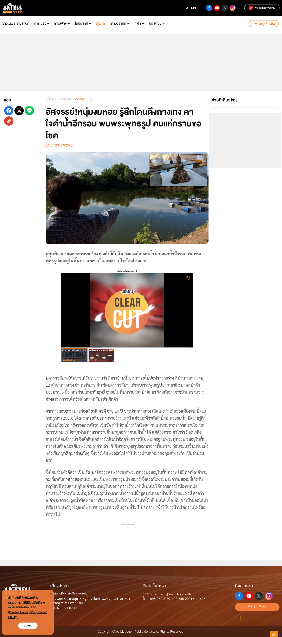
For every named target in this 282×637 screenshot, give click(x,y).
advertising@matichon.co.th (171, 594)
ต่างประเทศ (118, 23)
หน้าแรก (51, 99)
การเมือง (40, 23)
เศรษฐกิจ (60, 23)
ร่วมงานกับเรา (257, 607)
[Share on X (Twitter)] (19, 110)
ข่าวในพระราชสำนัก (15, 23)
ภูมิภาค (101, 23)
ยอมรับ (28, 625)
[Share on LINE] (29, 110)
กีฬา (137, 23)
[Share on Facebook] (8, 110)
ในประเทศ (81, 23)
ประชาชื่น (155, 23)
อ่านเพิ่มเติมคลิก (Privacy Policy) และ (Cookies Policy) (27, 612)
